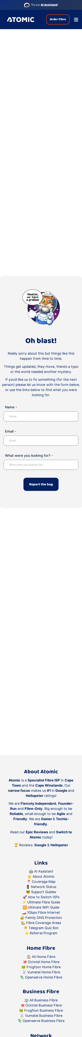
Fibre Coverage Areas (43, 923)
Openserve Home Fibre (43, 977)
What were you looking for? (29, 456)
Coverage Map (43, 882)
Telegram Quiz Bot (44, 928)
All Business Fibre (44, 1000)
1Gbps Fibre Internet (43, 912)
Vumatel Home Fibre (43, 972)
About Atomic (44, 876)
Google (40, 845)
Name (11, 407)
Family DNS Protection (43, 918)
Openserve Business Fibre (43, 1021)
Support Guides (43, 892)
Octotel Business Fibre (44, 1005)
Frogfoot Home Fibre (44, 967)
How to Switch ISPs (43, 897)
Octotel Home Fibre (43, 962)
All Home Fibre (43, 957)
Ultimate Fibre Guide (43, 902)
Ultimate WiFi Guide (43, 907)
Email (10, 431)
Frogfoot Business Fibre (43, 1010)
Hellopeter (59, 845)
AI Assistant (43, 871)
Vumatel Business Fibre (43, 1016)
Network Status (43, 887)
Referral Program (43, 933)
